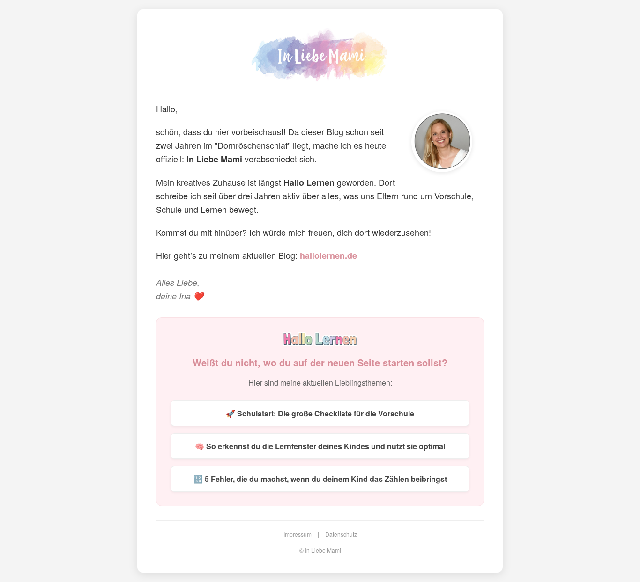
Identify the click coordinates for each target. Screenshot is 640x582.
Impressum (297, 534)
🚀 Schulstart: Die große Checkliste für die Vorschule (320, 413)
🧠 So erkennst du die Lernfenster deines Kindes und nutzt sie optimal (320, 446)
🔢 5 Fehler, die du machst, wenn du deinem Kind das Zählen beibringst (320, 478)
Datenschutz (341, 534)
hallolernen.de (328, 255)
